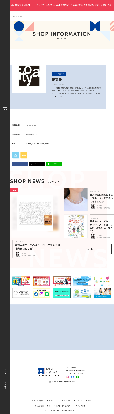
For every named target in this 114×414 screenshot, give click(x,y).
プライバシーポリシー (84, 401)
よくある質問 (39, 401)
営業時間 (5, 385)
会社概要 (40, 406)
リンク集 (67, 401)
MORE (89, 248)
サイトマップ (54, 401)
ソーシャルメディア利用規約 (59, 406)
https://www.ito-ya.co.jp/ (36, 144)
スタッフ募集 (80, 406)
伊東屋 (20, 16)
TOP (5, 371)
